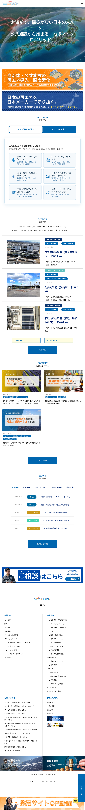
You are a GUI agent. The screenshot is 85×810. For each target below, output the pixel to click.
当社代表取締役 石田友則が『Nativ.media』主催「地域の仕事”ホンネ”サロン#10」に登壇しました (57, 520)
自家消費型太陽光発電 (53, 239)
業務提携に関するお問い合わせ (15, 747)
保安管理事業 (51, 657)
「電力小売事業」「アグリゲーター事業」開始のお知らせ (56, 497)
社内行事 (69, 487)
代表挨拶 (7, 631)
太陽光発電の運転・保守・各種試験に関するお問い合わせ (20, 719)
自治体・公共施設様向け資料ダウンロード (19, 706)
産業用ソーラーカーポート (55, 270)
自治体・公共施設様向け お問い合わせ (17, 702)
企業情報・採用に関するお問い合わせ (17, 737)
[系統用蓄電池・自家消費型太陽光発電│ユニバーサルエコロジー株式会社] (10, 3)
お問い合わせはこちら (82, 788)
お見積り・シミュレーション (14, 714)
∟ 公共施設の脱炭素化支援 (57, 620)
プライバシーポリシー (36, 774)
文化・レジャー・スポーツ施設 (56, 278)
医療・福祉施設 (68, 243)
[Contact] (41, 605)
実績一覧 (42, 350)
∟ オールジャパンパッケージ (58, 624)
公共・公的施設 (51, 243)
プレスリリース (41, 487)
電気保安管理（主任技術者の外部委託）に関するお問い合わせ (20, 725)
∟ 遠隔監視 (52, 680)
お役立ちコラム (52, 702)
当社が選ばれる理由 (11, 635)
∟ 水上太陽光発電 (54, 642)
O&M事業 (50, 669)
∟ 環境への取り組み (12, 646)
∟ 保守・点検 (52, 672)
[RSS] (44, 605)
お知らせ (26, 487)
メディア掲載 (56, 487)
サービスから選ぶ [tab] (59, 129)
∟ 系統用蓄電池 (53, 650)
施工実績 (50, 710)
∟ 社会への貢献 (10, 650)
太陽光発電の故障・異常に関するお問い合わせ (20, 729)
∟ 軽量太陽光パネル (55, 635)
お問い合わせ (9, 698)
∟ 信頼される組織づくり (13, 654)
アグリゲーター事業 (54, 691)
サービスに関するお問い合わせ (15, 710)
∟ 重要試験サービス (55, 661)
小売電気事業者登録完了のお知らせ (57, 528)
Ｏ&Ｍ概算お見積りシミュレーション (17, 733)
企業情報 (8, 615)
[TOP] (81, 782)
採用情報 (7, 657)
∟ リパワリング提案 (55, 684)
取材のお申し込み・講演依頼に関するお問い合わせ (20, 742)
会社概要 (7, 620)
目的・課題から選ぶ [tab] (26, 129)
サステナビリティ (10, 639)
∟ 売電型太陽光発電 (55, 646)
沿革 (6, 624)
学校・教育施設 (68, 309)
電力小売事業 (51, 687)
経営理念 (7, 627)
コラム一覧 (42, 460)
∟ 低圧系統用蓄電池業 (55, 654)
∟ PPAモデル (52, 631)
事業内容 (50, 615)
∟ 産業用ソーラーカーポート (58, 639)
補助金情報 (51, 706)
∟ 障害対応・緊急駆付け (56, 676)
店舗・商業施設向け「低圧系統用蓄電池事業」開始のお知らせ (56, 505)
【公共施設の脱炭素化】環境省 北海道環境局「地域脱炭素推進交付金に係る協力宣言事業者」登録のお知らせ (57, 513)
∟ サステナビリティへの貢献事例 (17, 642)
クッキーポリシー (50, 774)
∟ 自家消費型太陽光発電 (56, 627)
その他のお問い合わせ (12, 750)
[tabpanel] (42, 31)
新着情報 (15, 487)
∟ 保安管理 (52, 665)
